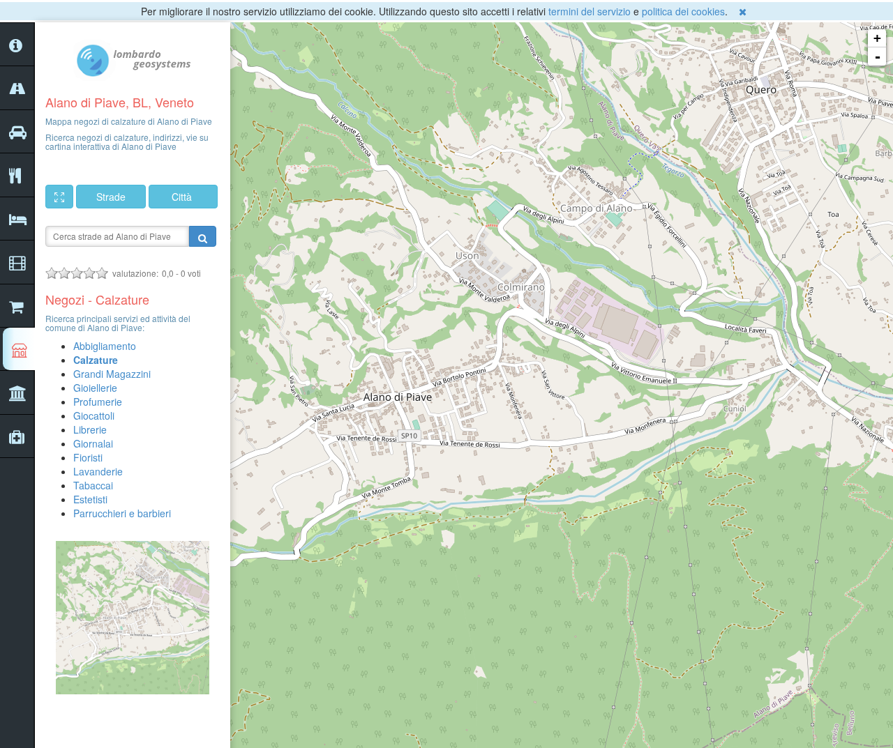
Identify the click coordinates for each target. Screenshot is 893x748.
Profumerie (97, 402)
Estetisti (90, 499)
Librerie (90, 429)
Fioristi (88, 457)
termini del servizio (589, 11)
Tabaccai (93, 485)
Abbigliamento (104, 346)
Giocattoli (93, 415)
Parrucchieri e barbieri (122, 513)
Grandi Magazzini (112, 374)
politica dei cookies (683, 11)
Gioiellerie (95, 388)
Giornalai (93, 443)
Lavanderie (98, 471)
